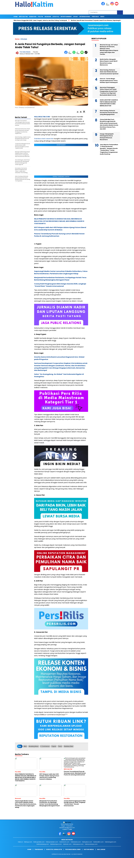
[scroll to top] (128, 855)
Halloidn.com (67, 844)
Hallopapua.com (78, 844)
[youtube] (117, 5)
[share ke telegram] (78, 53)
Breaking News (33, 746)
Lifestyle (55, 17)
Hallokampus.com (56, 844)
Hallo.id (20, 842)
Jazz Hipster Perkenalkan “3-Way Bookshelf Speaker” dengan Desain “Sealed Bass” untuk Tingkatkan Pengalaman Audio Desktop (109, 149)
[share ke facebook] (66, 53)
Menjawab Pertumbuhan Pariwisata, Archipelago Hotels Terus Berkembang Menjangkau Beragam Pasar (60, 278)
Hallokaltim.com (98, 842)
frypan (54, 746)
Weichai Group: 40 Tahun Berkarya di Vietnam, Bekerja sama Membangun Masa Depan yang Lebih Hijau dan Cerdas (109, 49)
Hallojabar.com (87, 842)
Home (15, 17)
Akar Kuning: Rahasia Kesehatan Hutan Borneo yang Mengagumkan (109, 112)
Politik (40, 17)
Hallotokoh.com (64, 842)
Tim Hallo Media (25, 52)
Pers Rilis (95, 17)
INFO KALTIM (23, 17)
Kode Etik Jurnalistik (54, 849)
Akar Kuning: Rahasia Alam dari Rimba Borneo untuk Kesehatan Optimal (109, 72)
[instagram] (112, 5)
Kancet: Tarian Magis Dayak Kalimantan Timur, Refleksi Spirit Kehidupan (109, 80)
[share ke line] (82, 53)
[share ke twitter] (70, 53)
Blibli (25, 746)
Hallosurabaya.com (91, 844)
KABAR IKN (32, 17)
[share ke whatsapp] (74, 53)
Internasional (84, 17)
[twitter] (108, 5)
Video (102, 17)
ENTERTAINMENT (66, 17)
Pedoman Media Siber (73, 849)
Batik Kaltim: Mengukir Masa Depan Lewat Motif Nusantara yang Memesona (108, 62)
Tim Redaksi (39, 849)
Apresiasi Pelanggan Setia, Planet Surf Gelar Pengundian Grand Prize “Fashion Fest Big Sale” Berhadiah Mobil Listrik (108, 91)
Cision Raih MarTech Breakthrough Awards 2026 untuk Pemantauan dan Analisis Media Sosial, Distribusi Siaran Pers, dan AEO (109, 124)
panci (60, 746)
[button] (77, 112)
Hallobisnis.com (76, 842)
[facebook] (103, 5)
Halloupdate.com (39, 842)
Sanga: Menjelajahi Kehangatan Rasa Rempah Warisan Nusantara (106, 137)
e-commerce (45, 746)
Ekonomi (48, 17)
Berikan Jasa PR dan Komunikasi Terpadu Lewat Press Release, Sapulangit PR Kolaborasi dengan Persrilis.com (89, 20)
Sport (75, 17)
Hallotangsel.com (110, 842)
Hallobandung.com (42, 844)
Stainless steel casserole (43, 138)
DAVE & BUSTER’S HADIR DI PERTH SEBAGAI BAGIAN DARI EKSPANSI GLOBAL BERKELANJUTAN (109, 103)
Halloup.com (28, 842)
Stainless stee (68, 746)
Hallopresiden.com (52, 842)
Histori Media (89, 849)
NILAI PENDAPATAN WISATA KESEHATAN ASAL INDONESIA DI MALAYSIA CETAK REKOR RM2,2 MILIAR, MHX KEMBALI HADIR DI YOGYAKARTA (59, 221)
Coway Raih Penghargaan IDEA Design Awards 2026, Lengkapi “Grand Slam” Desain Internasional (60, 285)
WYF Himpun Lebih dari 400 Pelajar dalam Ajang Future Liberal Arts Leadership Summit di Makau (60, 228)
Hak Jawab (101, 849)
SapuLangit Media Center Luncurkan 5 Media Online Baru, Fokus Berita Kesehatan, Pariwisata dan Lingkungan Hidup (60, 272)
